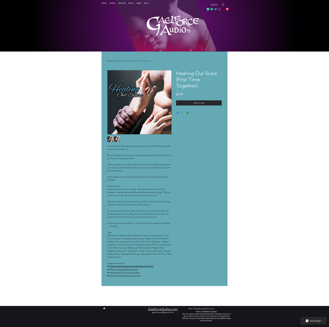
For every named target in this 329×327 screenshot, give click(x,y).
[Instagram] (219, 9)
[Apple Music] (227, 9)
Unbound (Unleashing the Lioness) (125, 275)
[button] (223, 4)
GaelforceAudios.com (163, 309)
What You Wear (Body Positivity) (123, 269)
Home (110, 60)
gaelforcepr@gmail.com (163, 312)
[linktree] (212, 9)
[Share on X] (187, 112)
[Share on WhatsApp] (182, 112)
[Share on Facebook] (177, 112)
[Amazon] (223, 9)
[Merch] (208, 9)
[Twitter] (215, 9)
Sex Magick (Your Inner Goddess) (124, 272)
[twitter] (104, 308)
